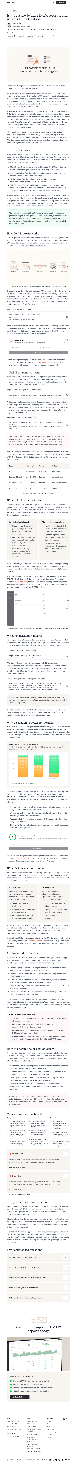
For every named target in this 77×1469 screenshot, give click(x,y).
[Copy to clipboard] (66, 317)
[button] (38, 352)
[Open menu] (68, 2)
